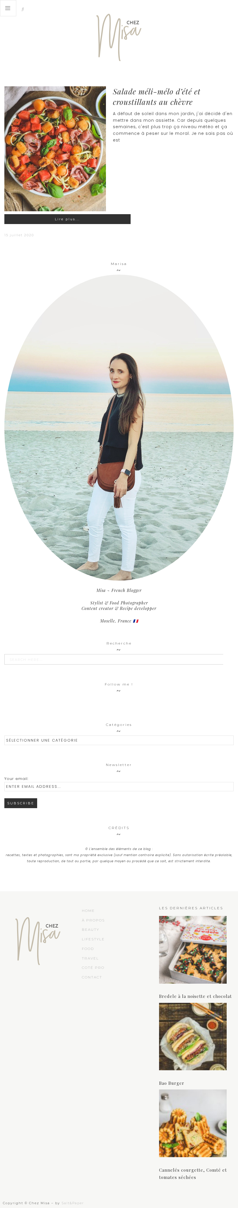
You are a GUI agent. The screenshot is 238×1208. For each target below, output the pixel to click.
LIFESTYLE (93, 939)
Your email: (16, 778)
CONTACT (92, 977)
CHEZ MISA (119, 35)
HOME (88, 910)
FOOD (88, 948)
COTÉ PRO (93, 967)
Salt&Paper (73, 1203)
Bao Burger (171, 1083)
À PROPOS (93, 920)
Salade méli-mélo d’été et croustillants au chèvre (157, 96)
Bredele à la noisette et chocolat (195, 996)
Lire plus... (67, 219)
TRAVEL (90, 958)
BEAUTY (90, 929)
